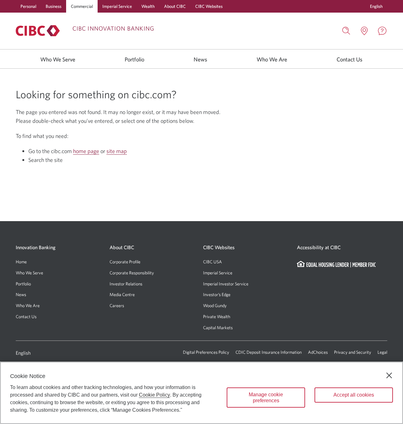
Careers (117, 305)
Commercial (82, 6)
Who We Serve (57, 59)
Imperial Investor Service (225, 284)
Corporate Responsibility (132, 273)
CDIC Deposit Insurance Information (269, 352)
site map (116, 151)
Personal (28, 6)
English (23, 353)
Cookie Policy (154, 395)
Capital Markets (218, 327)
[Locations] (364, 31)
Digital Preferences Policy (206, 352)
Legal (382, 352)
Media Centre (122, 294)
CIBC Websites (209, 6)
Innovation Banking (35, 247)
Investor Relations (126, 284)
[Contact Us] (382, 31)
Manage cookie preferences (266, 397)
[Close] (389, 375)
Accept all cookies (353, 395)
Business (53, 6)
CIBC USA (212, 262)
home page (86, 151)
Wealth (148, 6)
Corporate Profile (125, 262)
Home (21, 262)
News (200, 59)
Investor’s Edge (216, 294)
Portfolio (134, 59)
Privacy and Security (352, 352)
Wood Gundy (215, 305)
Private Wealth (216, 316)
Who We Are (272, 59)
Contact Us (349, 59)
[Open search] (346, 31)
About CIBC (175, 6)
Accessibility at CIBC (319, 247)
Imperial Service (117, 6)
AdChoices (318, 352)
